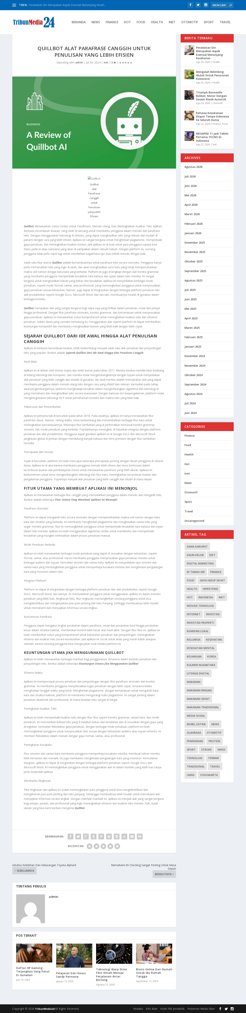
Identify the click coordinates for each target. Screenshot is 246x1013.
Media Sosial (196, 716)
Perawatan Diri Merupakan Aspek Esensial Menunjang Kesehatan (209, 53)
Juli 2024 (190, 403)
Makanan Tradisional (203, 707)
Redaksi (138, 1009)
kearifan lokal (198, 631)
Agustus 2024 (193, 394)
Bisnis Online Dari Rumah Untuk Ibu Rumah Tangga (154, 972)
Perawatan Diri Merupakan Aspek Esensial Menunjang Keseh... (67, 5)
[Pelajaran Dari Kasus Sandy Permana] (74, 956)
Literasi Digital (198, 673)
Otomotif (189, 22)
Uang (190, 775)
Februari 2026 (193, 224)
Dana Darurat (197, 546)
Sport (209, 22)
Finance (112, 22)
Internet (193, 614)
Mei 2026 (190, 195)
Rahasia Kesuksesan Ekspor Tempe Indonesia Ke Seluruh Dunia (212, 116)
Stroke (206, 749)
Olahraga (194, 732)
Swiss (221, 749)
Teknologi (194, 758)
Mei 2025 (190, 308)
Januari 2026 (192, 233)
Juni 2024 (190, 413)
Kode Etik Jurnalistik (172, 1009)
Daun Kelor (195, 555)
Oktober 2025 (193, 261)
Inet (172, 22)
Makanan (193, 682)
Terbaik (213, 758)
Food (141, 22)
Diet (212, 555)
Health (157, 22)
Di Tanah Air (196, 572)
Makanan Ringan (199, 690)
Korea (211, 656)
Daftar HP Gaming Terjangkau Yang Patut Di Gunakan (33, 971)
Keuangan (194, 656)
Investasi (213, 614)
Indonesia (205, 597)
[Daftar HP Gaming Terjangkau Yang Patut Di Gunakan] (34, 953)
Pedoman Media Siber (201, 1009)
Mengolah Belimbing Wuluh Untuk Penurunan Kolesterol (212, 75)
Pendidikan (195, 741)
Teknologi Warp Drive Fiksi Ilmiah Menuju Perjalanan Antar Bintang (111, 974)
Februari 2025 (193, 337)
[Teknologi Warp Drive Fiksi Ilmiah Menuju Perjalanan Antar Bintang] (114, 954)
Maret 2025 (192, 328)
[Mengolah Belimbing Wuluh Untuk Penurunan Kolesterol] (189, 74)
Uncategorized (194, 521)
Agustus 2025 (193, 280)
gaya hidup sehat (212, 580)
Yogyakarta (209, 775)
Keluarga (193, 639)
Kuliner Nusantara (201, 665)
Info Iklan (151, 1009)
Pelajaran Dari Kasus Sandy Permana (71, 974)
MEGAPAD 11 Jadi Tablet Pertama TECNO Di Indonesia (212, 137)
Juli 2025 (190, 290)
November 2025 (194, 252)
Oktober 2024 (193, 375)
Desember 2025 (194, 242)
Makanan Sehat (198, 699)
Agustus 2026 (193, 167)
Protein (214, 741)
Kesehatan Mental (200, 648)
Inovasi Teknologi (200, 606)
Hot (127, 22)
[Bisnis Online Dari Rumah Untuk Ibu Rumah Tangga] (154, 954)
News (95, 22)
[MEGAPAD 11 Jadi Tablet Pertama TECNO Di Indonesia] (189, 136)
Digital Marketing (200, 563)
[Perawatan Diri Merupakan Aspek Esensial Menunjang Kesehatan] (189, 50)
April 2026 (191, 204)
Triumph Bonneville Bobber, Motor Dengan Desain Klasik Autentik (211, 96)
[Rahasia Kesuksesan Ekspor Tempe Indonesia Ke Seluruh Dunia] (189, 115)
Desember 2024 (194, 356)
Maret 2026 (192, 214)
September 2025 (195, 271)
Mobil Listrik (196, 724)
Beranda (79, 22)
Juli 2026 (190, 176)
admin (79, 62)
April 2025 (191, 318)
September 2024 (195, 384)
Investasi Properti (200, 622)
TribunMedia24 (45, 1009)
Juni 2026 (190, 186)
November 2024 (194, 365)
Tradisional (195, 766)
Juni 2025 (190, 299)
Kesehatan (214, 639)
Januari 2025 (192, 346)
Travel (225, 22)
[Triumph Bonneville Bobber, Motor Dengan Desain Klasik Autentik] (189, 95)
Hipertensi (210, 589)
